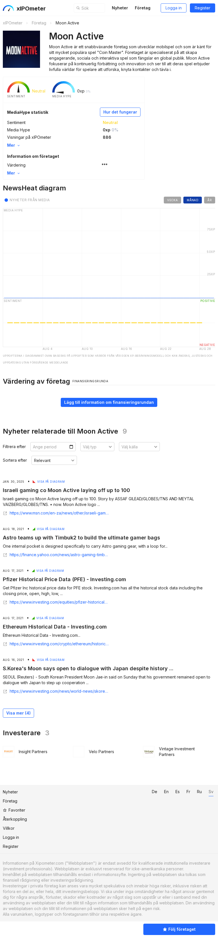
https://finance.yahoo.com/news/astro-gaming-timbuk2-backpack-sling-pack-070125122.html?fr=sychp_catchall (59, 554)
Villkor (8, 828)
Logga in (173, 7)
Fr (188, 791)
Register (202, 7)
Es (177, 791)
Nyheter (120, 7)
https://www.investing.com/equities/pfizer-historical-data (59, 602)
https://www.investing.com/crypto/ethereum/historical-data (59, 644)
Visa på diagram (51, 481)
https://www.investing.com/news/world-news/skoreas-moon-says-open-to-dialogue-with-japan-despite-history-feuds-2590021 (59, 691)
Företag (142, 7)
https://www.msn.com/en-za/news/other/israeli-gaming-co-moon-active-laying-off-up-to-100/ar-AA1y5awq (59, 513)
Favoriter (17, 810)
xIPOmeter (31, 8)
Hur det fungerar (120, 112)
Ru (199, 791)
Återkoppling (15, 819)
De (154, 791)
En (166, 791)
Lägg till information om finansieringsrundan (109, 402)
